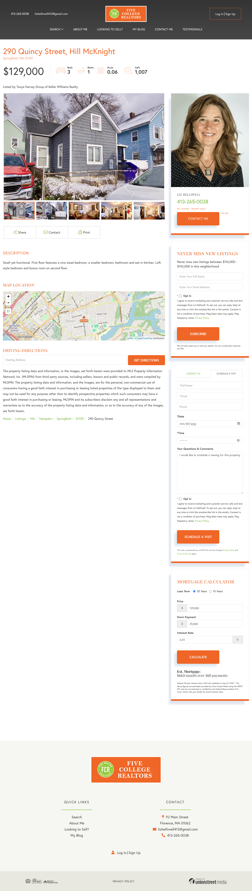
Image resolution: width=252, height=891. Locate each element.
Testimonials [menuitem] (192, 29)
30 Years (202, 591)
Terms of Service (184, 553)
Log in (219, 14)
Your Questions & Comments (195, 449)
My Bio (224, 213)
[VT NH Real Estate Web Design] (207, 881)
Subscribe (198, 334)
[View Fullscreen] (8, 311)
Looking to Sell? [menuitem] (110, 29)
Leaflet (130, 338)
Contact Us (193, 373)
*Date (180, 416)
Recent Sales (198, 209)
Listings (20, 419)
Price (180, 601)
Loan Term (183, 591)
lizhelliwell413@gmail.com (51, 14)
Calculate (198, 657)
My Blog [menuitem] (139, 29)
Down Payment (186, 617)
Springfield (64, 419)
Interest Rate (185, 633)
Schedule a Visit (226, 373)
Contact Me (198, 219)
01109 (80, 419)
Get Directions (146, 360)
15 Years (218, 591)
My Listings (183, 209)
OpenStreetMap (144, 338)
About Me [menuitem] (76, 823)
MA (32, 419)
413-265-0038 (20, 14)
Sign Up (230, 14)
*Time (180, 433)
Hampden (45, 419)
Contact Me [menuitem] (164, 29)
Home (7, 419)
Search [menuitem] (55, 29)
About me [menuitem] (80, 29)
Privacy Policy (202, 318)
